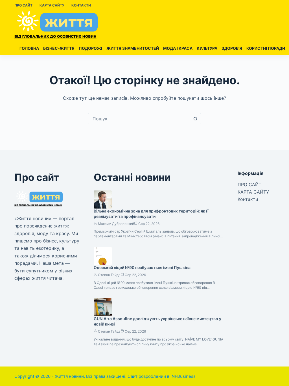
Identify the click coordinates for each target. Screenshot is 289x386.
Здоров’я (232, 48)
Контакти (81, 5)
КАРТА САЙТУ (52, 5)
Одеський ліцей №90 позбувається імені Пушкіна (142, 267)
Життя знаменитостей (132, 48)
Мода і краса (177, 48)
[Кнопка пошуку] (195, 118)
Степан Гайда (109, 275)
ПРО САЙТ (23, 5)
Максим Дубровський (116, 224)
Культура (207, 48)
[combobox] (139, 118)
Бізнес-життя (59, 48)
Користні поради (265, 48)
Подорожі (90, 48)
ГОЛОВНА (29, 48)
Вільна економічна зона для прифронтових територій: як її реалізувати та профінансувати (151, 214)
